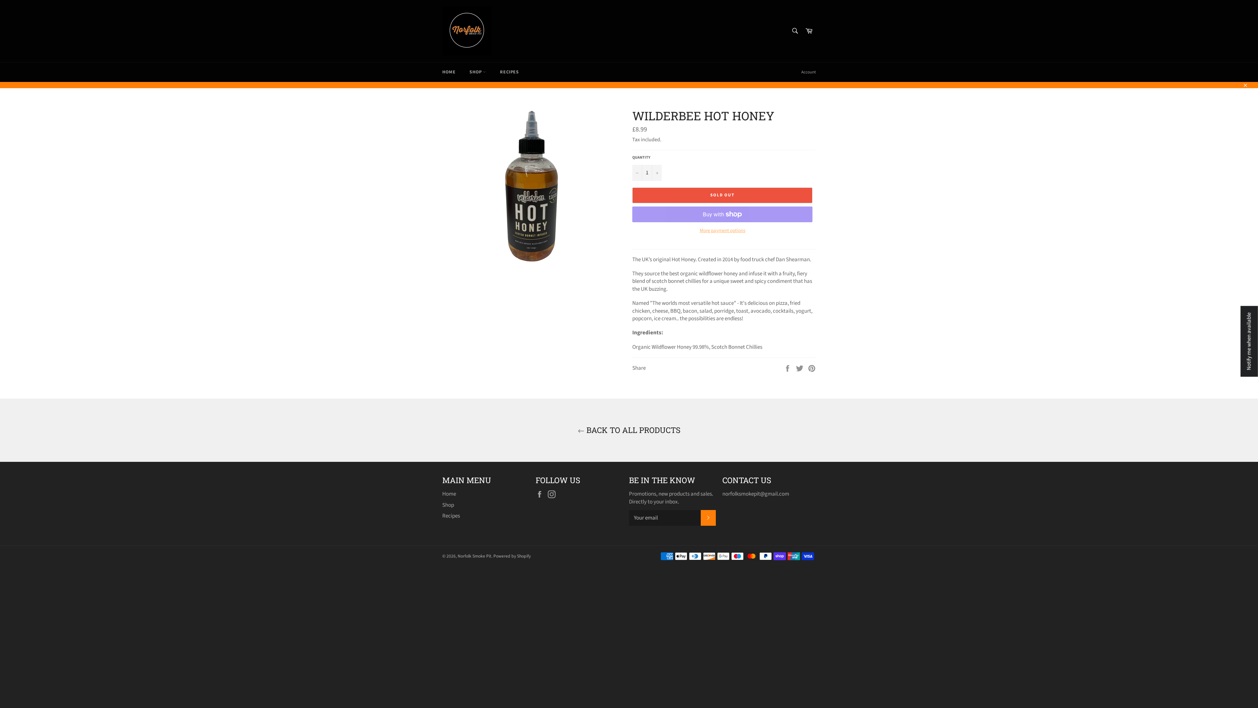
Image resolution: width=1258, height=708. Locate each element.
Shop (476, 72)
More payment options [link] (722, 230)
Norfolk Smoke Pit (474, 556)
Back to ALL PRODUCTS (632, 430)
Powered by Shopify (512, 556)
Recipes (509, 72)
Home (448, 72)
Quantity (641, 157)
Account (808, 72)
